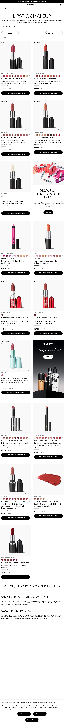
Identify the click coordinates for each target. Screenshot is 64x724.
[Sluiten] (62, 702)
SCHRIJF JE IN (48, 356)
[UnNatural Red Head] (35, 315)
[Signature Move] (18, 76)
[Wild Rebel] (54, 438)
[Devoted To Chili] (37, 76)
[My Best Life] (48, 76)
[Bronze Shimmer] (43, 256)
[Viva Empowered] (38, 499)
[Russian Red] (24, 499)
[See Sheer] (10, 76)
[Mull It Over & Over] (27, 438)
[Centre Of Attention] (59, 135)
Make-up (8, 26)
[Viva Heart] (35, 499)
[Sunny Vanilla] (27, 76)
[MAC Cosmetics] (32, 4)
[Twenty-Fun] (42, 76)
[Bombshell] (40, 256)
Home (3, 26)
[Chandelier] (21, 256)
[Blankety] (45, 135)
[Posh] (7, 438)
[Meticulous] (10, 438)
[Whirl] (13, 135)
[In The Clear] (2, 196)
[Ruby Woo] (7, 499)
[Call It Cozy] (39, 135)
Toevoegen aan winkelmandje (16, 93)
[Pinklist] (2, 375)
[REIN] (18, 438)
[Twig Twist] (18, 135)
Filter (10, 33)
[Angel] (37, 256)
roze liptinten (14, 615)
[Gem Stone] (18, 256)
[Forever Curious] (27, 499)
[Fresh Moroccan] (57, 256)
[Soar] (15, 135)
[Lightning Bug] (27, 256)
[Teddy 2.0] (45, 76)
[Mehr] (24, 135)
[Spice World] (49, 438)
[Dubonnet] (54, 135)
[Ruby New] (60, 438)
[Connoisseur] (24, 438)
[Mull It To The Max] (7, 135)
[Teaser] (13, 438)
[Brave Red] (57, 135)
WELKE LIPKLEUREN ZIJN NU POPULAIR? (17, 611)
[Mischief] (21, 438)
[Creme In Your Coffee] (8, 560)
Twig (28, 602)
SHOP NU (48, 212)
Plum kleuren (29, 616)
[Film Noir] (51, 135)
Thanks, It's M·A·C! (55, 615)
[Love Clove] (46, 438)
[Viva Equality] (43, 499)
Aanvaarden (40, 713)
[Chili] (15, 499)
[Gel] (51, 256)
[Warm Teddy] (10, 135)
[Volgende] (29, 76)
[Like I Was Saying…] (21, 76)
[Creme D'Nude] (37, 135)
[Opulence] (4, 438)
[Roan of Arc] (2, 315)
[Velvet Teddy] (4, 135)
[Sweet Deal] (21, 135)
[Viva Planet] (41, 499)
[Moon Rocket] (24, 256)
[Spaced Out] (15, 256)
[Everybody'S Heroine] (13, 499)
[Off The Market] (51, 76)
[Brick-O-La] (11, 560)
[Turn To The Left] (39, 76)
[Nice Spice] (37, 438)
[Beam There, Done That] (4, 76)
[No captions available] (48, 369)
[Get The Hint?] (27, 135)
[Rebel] (14, 560)
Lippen (13, 26)
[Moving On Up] (57, 76)
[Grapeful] (7, 256)
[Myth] (42, 135)
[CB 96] (46, 256)
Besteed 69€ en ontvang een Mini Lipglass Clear (32, 1)
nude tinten (8, 618)
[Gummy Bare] (7, 76)
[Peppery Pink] (51, 438)
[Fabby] (49, 256)
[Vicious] (15, 438)
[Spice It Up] (13, 76)
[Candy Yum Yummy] (4, 256)
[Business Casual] (24, 76)
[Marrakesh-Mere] (57, 438)
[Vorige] (2, 76)
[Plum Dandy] (60, 256)
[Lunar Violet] (10, 256)
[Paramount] (48, 135)
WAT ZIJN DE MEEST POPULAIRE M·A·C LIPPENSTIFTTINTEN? (25, 597)
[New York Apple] (54, 256)
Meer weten (31, 591)
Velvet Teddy (49, 601)
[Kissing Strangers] (15, 76)
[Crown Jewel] (13, 256)
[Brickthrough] (59, 76)
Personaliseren (32, 720)
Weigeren (24, 713)
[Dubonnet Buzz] (54, 76)
